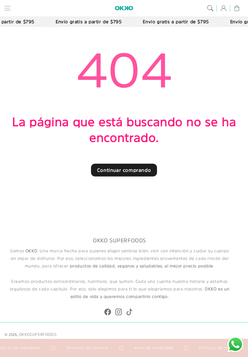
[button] (7, 8)
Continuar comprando (124, 170)
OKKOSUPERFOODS (37, 334)
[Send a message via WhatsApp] (235, 344)
